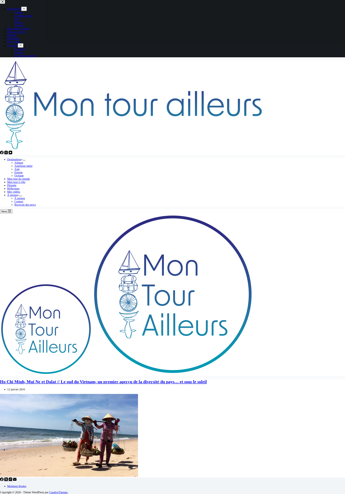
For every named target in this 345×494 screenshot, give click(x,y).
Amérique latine (23, 165)
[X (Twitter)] (6, 480)
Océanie (19, 175)
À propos (12, 195)
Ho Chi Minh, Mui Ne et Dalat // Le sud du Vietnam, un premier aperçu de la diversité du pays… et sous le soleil (103, 381)
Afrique (18, 162)
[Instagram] (6, 153)
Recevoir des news (25, 204)
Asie (17, 169)
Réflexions (13, 188)
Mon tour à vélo (16, 182)
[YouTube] (10, 153)
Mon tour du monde (18, 178)
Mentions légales (16, 486)
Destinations (14, 159)
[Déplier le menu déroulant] (24, 160)
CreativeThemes (58, 492)
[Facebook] (2, 153)
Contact (18, 201)
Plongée (11, 185)
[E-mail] (15, 480)
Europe (18, 172)
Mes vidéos (13, 191)
